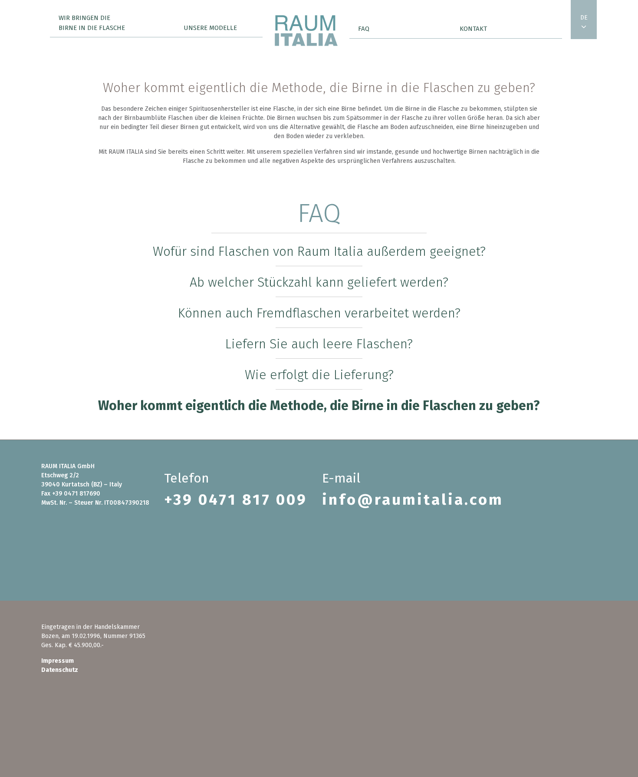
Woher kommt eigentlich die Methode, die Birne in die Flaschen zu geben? (319, 405)
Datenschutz (59, 670)
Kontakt (473, 29)
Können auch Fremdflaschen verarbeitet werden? (319, 313)
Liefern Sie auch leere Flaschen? (319, 344)
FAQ (363, 29)
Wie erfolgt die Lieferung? (319, 375)
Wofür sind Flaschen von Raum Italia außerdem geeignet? (319, 251)
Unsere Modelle (210, 28)
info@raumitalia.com (412, 499)
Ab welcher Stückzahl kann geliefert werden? (319, 282)
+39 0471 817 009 (235, 499)
